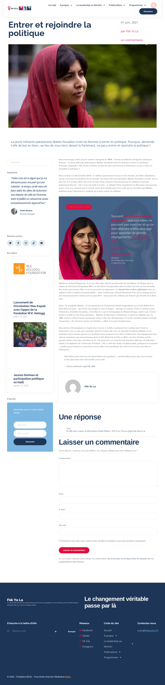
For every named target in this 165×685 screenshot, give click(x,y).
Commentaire (65, 458)
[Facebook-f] (18, 243)
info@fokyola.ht (147, 630)
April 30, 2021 (89, 366)
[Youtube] (41, 243)
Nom (61, 493)
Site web (62, 525)
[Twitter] (10, 243)
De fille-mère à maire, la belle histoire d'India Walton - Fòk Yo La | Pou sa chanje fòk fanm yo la (106, 431)
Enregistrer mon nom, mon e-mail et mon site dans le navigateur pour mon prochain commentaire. (103, 540)
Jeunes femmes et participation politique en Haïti (29, 378)
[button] (154, 5)
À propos (64, 5)
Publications (115, 5)
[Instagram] (26, 243)
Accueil (52, 5)
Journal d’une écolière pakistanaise (133, 289)
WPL (110, 159)
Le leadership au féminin (89, 5)
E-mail (62, 509)
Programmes (136, 5)
